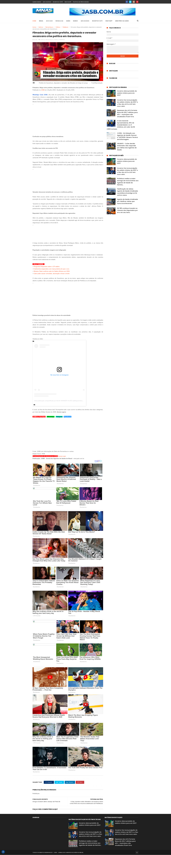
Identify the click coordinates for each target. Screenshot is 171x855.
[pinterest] (137, 2)
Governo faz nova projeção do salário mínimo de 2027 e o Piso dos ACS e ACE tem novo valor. (127, 103)
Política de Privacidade (81, 2)
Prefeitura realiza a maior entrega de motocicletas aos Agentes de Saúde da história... (127, 182)
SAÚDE (68, 21)
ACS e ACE (49, 21)
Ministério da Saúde (122, 21)
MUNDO (75, 21)
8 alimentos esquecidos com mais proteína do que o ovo (51, 269)
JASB (42, 90)
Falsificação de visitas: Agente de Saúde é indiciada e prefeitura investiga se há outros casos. (127, 192)
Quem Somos (37, 2)
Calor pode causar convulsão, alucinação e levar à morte (51, 273)
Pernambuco (49, 27)
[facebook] (127, 2)
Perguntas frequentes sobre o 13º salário (46, 266)
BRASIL (41, 21)
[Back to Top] (136, 852)
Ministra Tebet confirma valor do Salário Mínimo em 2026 (52, 271)
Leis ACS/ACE (47, 2)
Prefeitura (65, 27)
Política (58, 27)
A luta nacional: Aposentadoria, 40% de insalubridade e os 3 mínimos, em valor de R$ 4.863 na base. (121, 125)
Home (34, 21)
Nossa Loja (59, 21)
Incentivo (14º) (58, 2)
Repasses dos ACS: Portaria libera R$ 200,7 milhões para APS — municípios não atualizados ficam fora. (127, 113)
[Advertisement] (68, 119)
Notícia (41, 27)
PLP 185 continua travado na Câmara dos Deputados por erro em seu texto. (127, 210)
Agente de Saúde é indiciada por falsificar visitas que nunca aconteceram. (127, 201)
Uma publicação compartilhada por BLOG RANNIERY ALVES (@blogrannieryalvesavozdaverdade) (65, 400)
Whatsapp (68, 2)
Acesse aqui (62, 456)
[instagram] (134, 2)
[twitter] (130, 2)
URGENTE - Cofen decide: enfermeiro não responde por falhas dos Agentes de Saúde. (127, 147)
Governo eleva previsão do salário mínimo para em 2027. (127, 93)
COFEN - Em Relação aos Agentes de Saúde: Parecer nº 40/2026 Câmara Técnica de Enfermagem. (127, 136)
